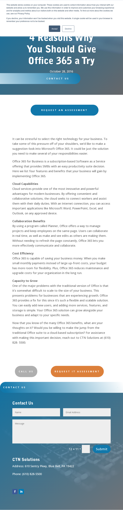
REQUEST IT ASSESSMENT (77, 371)
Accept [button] (54, 28)
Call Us (26, 371)
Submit (101, 449)
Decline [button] (68, 28)
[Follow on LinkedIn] (21, 491)
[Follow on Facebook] (14, 491)
